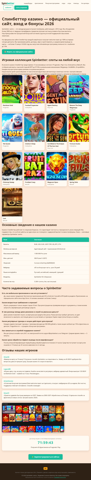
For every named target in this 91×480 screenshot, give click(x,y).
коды (63, 3)
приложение (39, 3)
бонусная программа (52, 3)
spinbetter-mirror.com (60, 477)
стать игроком (21, 8)
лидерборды (28, 3)
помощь (76, 3)
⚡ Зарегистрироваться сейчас (45, 457)
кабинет (8, 8)
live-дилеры (85, 3)
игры (69, 3)
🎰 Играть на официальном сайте (18, 52)
